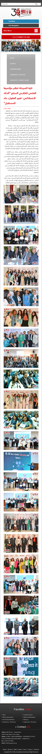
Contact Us (36, 749)
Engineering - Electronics (30, 722)
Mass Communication (8, 717)
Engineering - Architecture (9, 722)
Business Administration (29, 717)
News (24, 749)
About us (10, 749)
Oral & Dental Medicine (9, 719)
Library (20, 749)
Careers (30, 749)
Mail (15, 749)
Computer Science (28, 714)
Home (4, 749)
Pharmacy (26, 719)
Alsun (4, 714)
